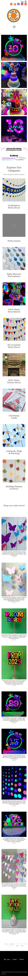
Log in (8, 959)
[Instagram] (15, 4)
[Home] (14, 15)
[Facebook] (18, 4)
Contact (15, 959)
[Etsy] (11, 4)
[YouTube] (25, 4)
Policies (21, 959)
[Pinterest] (22, 4)
